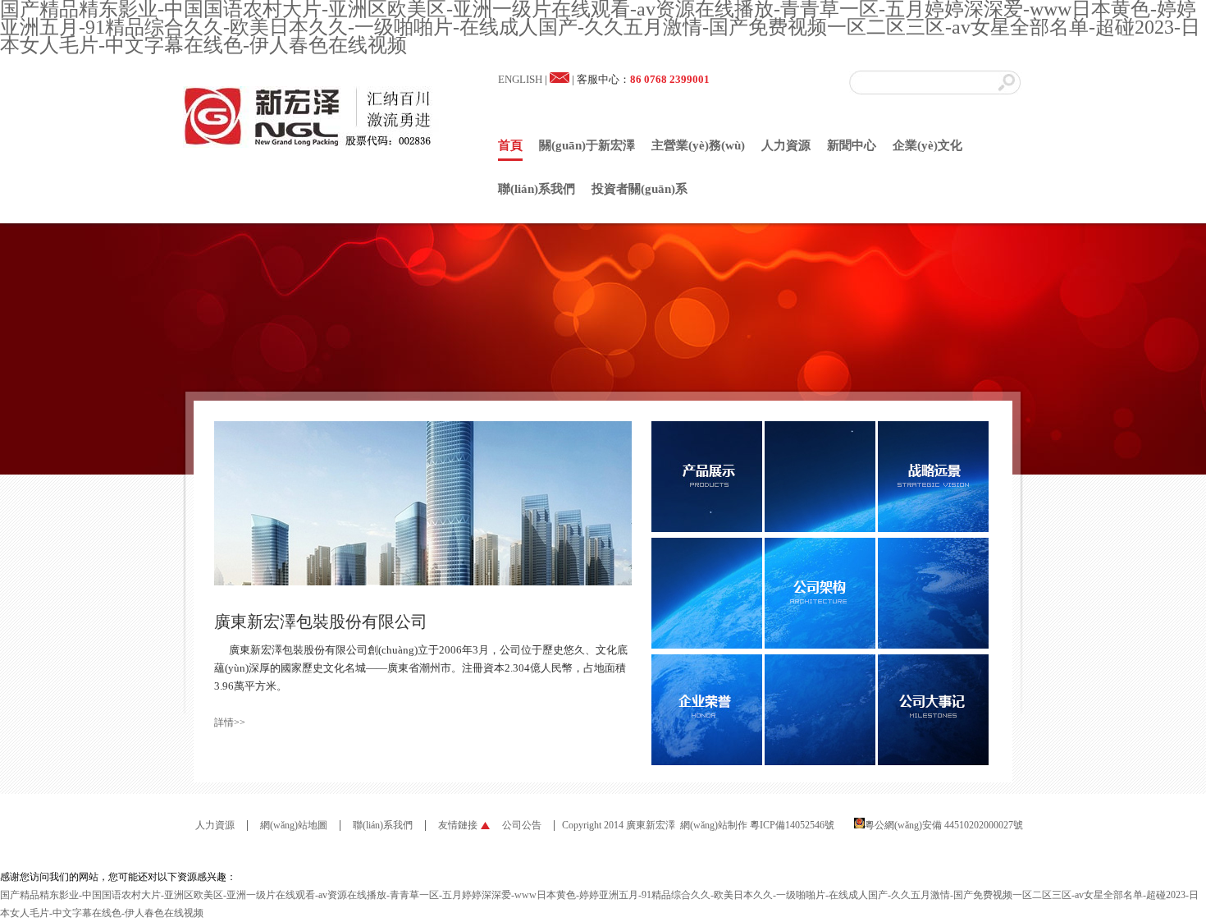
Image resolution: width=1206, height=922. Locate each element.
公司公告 (521, 825)
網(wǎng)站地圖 (293, 825)
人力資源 (786, 145)
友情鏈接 (457, 825)
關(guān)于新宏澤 (587, 145)
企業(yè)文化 (927, 145)
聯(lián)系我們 (536, 188)
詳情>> (229, 722)
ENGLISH (520, 79)
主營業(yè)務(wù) (698, 145)
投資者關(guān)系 (640, 188)
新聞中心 (851, 145)
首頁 (510, 145)
